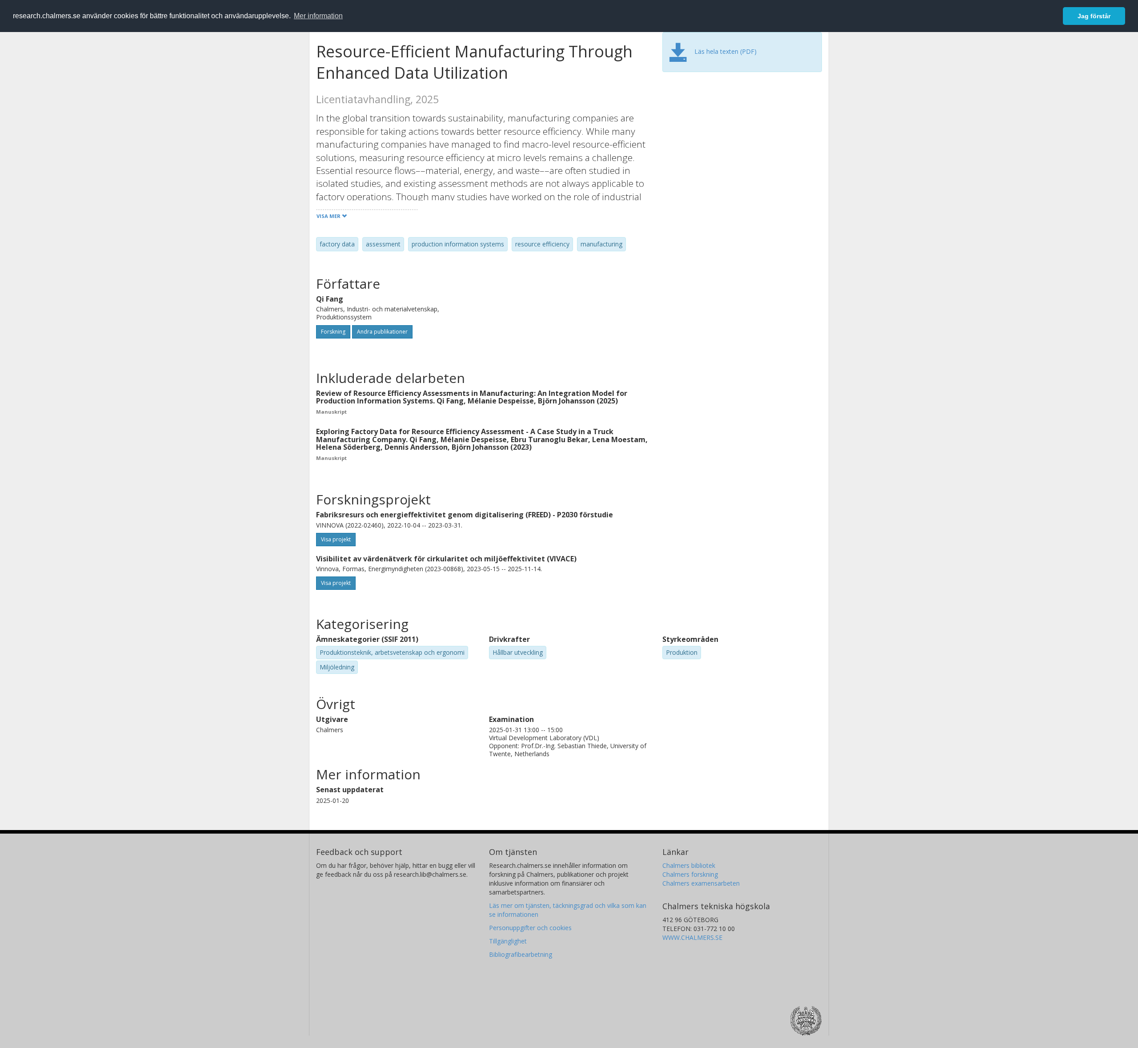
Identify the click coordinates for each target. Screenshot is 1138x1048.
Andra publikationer (382, 331)
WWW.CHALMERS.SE (692, 937)
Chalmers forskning (690, 874)
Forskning (333, 331)
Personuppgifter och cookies (530, 927)
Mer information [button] (318, 16)
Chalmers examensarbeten (701, 883)
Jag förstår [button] (1094, 16)
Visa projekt (336, 539)
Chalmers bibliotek (688, 865)
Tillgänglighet (508, 941)
